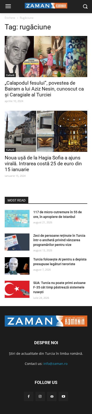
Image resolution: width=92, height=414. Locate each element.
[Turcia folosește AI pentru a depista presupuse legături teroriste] (17, 266)
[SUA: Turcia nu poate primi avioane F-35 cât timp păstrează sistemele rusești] (17, 289)
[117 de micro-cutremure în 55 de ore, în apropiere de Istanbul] (17, 218)
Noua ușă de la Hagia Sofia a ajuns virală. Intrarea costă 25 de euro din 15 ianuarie (43, 163)
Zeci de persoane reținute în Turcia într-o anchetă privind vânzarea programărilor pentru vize (59, 240)
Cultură (10, 75)
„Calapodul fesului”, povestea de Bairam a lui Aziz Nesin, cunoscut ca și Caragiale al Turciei (44, 89)
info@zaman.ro (55, 363)
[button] (85, 6)
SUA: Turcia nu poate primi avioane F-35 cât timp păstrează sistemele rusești (59, 287)
